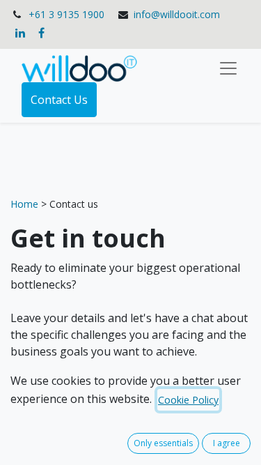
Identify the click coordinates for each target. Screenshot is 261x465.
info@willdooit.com (177, 14)
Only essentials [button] (163, 443)
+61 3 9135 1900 (66, 14)
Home (25, 204)
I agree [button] (226, 443)
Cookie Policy (188, 399)
